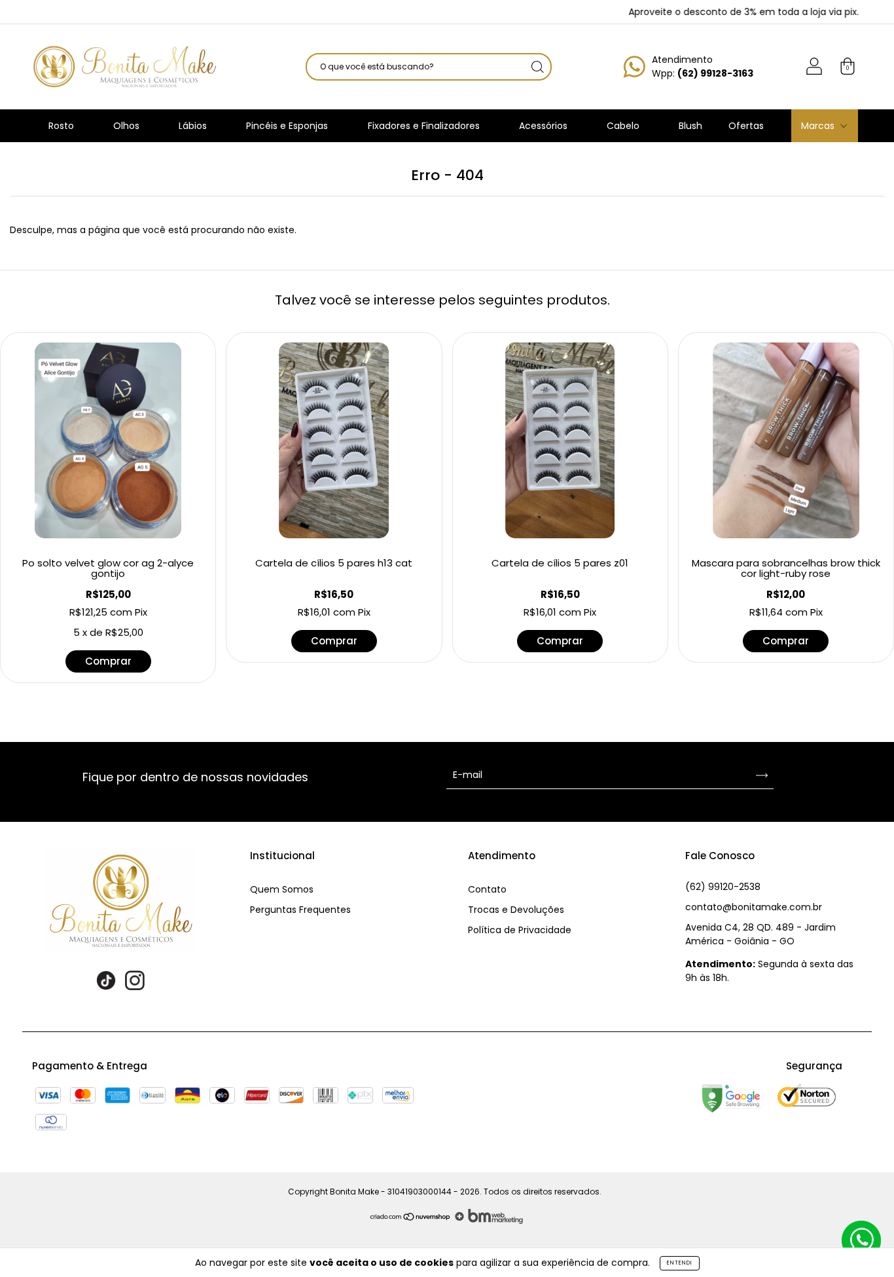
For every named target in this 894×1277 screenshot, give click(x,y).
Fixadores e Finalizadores (425, 125)
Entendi (679, 1263)
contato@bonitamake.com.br (753, 907)
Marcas (819, 125)
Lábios (194, 125)
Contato (487, 889)
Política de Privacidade (519, 929)
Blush (690, 125)
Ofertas (746, 125)
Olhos (127, 125)
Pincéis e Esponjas (288, 125)
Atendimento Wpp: (702, 66)
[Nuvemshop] (411, 1220)
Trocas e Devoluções (516, 909)
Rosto (62, 125)
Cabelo (624, 125)
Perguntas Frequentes (300, 909)
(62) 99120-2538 (722, 886)
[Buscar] (537, 67)
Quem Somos (281, 889)
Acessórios (544, 125)
